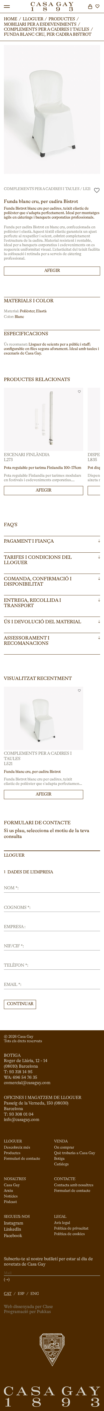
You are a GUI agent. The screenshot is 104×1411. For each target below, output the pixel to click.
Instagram (13, 1223)
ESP (21, 1294)
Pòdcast (10, 1202)
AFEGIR (52, 271)
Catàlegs (61, 1164)
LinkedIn (12, 1229)
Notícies (11, 1196)
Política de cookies (69, 1234)
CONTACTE (64, 1179)
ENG (35, 1294)
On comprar (64, 1147)
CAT (7, 1294)
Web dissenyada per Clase (28, 1307)
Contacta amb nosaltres (73, 1185)
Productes (12, 1153)
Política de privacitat (71, 1228)
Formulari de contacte (22, 1159)
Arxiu (8, 1191)
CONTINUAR (20, 1004)
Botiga (59, 1159)
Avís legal (62, 1223)
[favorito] (96, 190)
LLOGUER (13, 1141)
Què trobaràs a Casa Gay (74, 1153)
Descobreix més (17, 1147)
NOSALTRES (15, 1179)
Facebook (13, 1236)
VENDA (61, 1141)
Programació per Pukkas (27, 1312)
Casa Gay (12, 1185)
